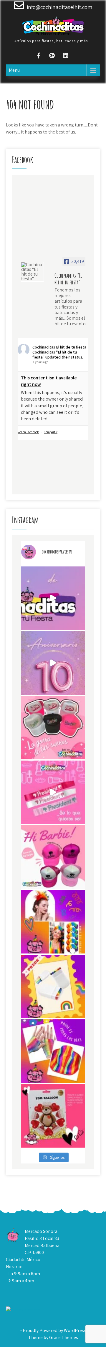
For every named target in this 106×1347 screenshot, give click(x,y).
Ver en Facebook (28, 432)
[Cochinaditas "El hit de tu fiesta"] (32, 272)
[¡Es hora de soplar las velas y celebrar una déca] (53, 598)
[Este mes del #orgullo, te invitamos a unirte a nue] (53, 921)
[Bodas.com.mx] (23, 1310)
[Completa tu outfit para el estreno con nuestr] (53, 727)
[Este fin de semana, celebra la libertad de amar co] (53, 986)
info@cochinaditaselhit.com (59, 7)
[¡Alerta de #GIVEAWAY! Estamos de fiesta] (53, 663)
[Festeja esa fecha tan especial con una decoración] (53, 1116)
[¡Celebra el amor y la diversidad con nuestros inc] (53, 1051)
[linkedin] (65, 56)
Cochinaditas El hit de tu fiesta (59, 347)
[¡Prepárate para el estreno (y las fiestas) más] (53, 857)
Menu (14, 70)
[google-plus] (52, 56)
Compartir (50, 432)
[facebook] (39, 56)
